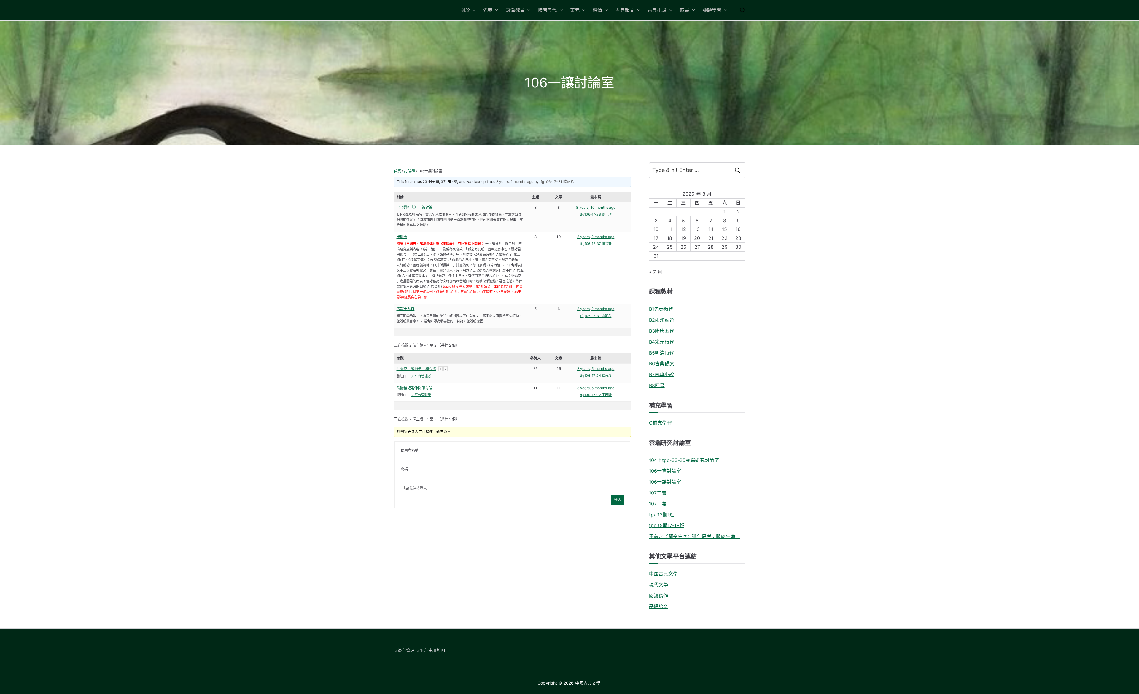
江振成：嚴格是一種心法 (416, 368)
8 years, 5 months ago (595, 368)
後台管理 (406, 650)
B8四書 (657, 385)
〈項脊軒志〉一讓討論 (415, 207)
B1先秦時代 (661, 309)
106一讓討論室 (665, 482)
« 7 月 (655, 272)
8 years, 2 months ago (514, 181)
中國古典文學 (663, 574)
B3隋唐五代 (661, 331)
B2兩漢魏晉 (661, 320)
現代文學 (658, 585)
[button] (473, 10)
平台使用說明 (432, 650)
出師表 (402, 236)
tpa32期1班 (661, 515)
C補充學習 (660, 423)
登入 (617, 499)
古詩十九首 (406, 309)
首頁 (397, 171)
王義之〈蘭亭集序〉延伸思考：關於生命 (694, 536)
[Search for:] (697, 170)
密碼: (405, 469)
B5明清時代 (661, 353)
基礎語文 (658, 606)
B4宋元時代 (661, 342)
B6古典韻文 (661, 363)
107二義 (657, 504)
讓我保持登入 (416, 488)
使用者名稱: (410, 450)
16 (738, 229)
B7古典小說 (661, 374)
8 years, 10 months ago (595, 207)
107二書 (657, 493)
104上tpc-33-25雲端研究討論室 (684, 460)
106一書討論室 (665, 471)
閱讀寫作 (658, 596)
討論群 (409, 171)
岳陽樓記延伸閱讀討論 (415, 388)
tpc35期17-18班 (666, 525)
